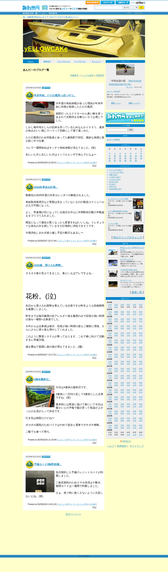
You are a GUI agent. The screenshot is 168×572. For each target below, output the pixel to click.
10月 (128, 314)
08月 (116, 307)
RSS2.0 (126, 441)
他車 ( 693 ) (113, 175)
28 (136, 161)
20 (131, 158)
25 (120, 161)
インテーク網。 (113, 223)
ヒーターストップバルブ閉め (118, 199)
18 (120, 158)
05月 (134, 305)
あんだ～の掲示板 (113, 139)
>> (129, 145)
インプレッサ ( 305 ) (116, 172)
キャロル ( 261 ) (115, 179)
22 (141, 158)
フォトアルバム (63, 61)
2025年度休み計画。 (46, 187)
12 (125, 156)
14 (136, 156)
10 (115, 156)
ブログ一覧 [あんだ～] (67, 17)
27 (131, 161)
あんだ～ (110, 91)
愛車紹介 (47, 61)
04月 (128, 305)
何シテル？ (130, 87)
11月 (134, 314)
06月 (140, 305)
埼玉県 (116, 91)
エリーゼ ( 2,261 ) (115, 170)
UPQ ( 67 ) (113, 187)
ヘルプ (132, 2)
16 (110, 158)
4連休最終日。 (42, 379)
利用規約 (122, 446)
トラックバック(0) (79, 162)
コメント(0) (63, 162)
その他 (92, 162)
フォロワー (134, 103)
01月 (110, 305)
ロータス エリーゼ (126, 259)
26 (125, 161)
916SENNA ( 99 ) (115, 189)
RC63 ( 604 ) (114, 182)
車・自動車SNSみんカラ (34, 17)
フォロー (116, 103)
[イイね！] (46, 88)
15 (141, 156)
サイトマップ (137, 446)
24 (115, 161)
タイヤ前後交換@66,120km (118, 211)
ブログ (52, 17)
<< (122, 145)
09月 (122, 314)
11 (120, 156)
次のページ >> (73, 514)
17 (115, 158)
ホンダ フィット (126, 280)
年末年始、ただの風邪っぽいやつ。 (55, 95)
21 (136, 158)
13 (131, 156)
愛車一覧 (137, 292)
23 (110, 161)
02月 (116, 305)
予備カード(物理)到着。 (48, 464)
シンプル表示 (87, 75)
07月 (110, 307)
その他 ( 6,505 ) (114, 177)
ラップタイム (79, 61)
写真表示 (100, 75)
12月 (140, 314)
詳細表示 (74, 75)
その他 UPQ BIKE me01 (128, 270)
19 (125, 158)
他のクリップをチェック (127, 237)
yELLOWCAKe (46, 48)
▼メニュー (96, 61)
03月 (122, 305)
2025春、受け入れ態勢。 (48, 265)
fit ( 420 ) (112, 184)
